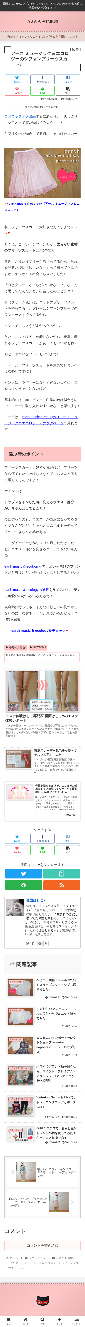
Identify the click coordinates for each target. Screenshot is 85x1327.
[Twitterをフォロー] (23, 873)
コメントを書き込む (42, 1245)
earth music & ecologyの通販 (26, 590)
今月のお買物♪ (17, 647)
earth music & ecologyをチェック (38, 630)
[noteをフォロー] (61, 873)
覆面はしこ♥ (36, 900)
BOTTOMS (39, 647)
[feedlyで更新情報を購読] (23, 885)
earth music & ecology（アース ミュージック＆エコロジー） (40, 657)
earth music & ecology (21, 566)
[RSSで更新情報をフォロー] (61, 885)
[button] (76, 731)
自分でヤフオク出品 (20, 116)
